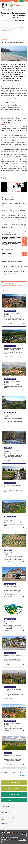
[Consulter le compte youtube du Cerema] (13, 1)
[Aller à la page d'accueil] (15, 5)
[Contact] (18, 1)
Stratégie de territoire (6, 30)
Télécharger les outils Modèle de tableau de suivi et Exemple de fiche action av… (11, 243)
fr (24, 1)
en (26, 1)
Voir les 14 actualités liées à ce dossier (14, 42)
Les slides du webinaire (7, 253)
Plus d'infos (5, 841)
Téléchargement (24, 239)
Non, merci (22, 839)
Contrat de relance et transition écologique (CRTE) (12, 27)
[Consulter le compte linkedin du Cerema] (8, 1)
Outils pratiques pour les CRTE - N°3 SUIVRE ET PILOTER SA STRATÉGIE (11, 238)
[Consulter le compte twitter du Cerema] (10, 1)
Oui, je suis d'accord (22, 835)
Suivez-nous (15, 800)
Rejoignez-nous (15, 782)
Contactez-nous (15, 788)
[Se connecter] (21, 1)
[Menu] (26, 5)
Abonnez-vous (15, 794)
